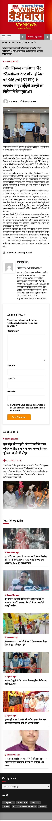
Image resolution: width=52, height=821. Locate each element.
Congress (35, 802)
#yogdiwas (8, 802)
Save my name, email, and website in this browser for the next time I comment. (27, 408)
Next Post (9, 431)
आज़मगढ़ (43, 806)
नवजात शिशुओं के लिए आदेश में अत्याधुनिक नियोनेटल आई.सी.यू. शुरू (25, 682)
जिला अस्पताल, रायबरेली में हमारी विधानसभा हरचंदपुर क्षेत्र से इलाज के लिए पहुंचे (26, 643)
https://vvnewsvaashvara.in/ (29, 268)
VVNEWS (26, 24)
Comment (13, 331)
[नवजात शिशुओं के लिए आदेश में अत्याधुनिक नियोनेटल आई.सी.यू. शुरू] (26, 662)
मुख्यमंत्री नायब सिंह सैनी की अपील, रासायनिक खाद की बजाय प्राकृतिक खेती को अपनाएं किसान (25, 721)
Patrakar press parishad (24, 806)
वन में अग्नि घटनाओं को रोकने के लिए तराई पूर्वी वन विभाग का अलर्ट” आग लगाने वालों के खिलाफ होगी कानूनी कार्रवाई (24, 602)
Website (11, 391)
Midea (6, 806)
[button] (23, 37)
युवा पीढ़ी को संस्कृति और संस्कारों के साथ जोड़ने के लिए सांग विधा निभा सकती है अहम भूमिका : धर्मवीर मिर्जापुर (25, 448)
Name (11, 365)
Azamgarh (22, 802)
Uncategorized (10, 61)
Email (11, 378)
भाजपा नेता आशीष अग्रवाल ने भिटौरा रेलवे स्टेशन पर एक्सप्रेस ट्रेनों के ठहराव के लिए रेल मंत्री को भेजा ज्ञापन (25, 762)
